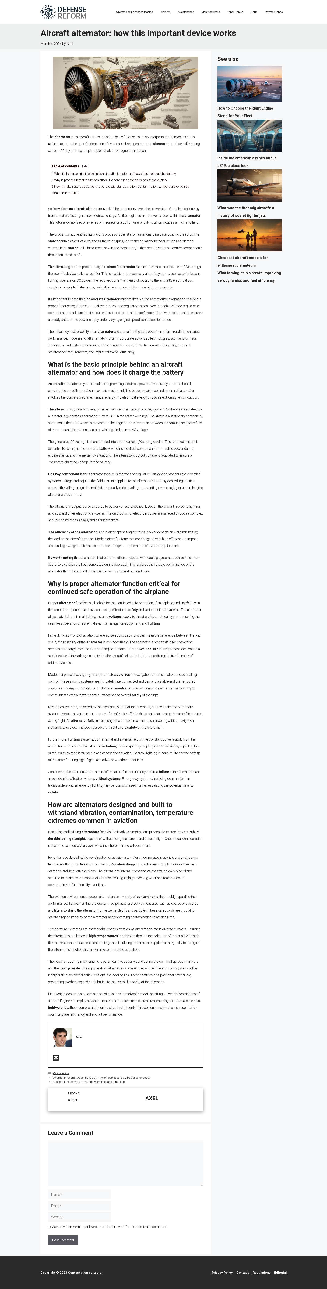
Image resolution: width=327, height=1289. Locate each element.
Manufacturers (211, 12)
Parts (254, 12)
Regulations (261, 1272)
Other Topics (235, 12)
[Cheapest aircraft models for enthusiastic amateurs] (249, 236)
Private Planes (274, 12)
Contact (243, 1272)
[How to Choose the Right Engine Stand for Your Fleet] (249, 85)
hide (84, 166)
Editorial (280, 1272)
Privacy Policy (222, 1272)
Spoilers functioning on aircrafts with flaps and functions (89, 1082)
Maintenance (186, 12)
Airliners (165, 12)
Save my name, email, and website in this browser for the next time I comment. (109, 1227)
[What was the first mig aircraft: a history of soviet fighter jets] (249, 186)
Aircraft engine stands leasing (134, 12)
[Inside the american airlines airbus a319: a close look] (249, 137)
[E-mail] (56, 1059)
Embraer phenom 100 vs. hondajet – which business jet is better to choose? (102, 1077)
